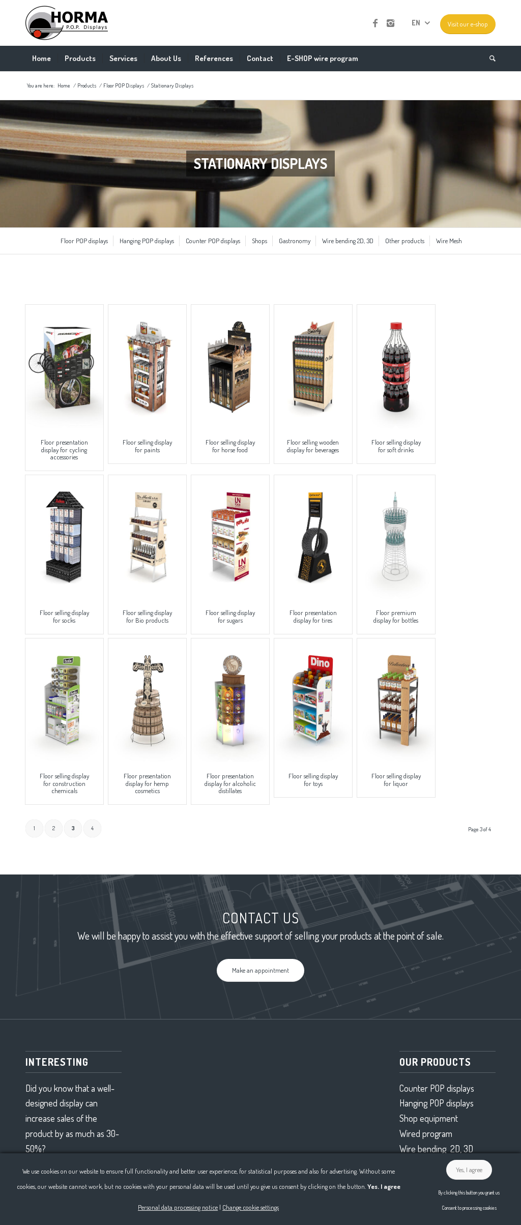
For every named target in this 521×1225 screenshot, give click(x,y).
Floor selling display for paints (147, 445)
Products (86, 85)
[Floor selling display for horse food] (230, 366)
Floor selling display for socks (64, 616)
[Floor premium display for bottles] (396, 537)
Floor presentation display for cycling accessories (64, 449)
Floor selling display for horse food (230, 445)
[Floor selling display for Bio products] (147, 537)
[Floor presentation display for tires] (313, 537)
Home (63, 85)
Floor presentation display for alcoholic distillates (230, 783)
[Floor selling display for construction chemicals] (64, 700)
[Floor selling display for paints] (147, 366)
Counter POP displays (436, 1088)
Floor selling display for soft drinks (396, 445)
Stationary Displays (172, 85)
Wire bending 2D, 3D (436, 1148)
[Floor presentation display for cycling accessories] (64, 366)
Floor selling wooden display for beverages (313, 445)
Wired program (425, 1133)
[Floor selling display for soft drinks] (396, 366)
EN (416, 22)
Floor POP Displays (123, 85)
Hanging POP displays (436, 1103)
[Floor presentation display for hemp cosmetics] (147, 700)
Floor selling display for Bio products (147, 616)
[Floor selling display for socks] (64, 537)
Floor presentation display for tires (313, 616)
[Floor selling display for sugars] (230, 537)
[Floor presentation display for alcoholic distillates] (230, 700)
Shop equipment (428, 1118)
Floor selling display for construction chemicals (64, 783)
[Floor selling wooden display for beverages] (313, 366)
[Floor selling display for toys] (313, 700)
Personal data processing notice (178, 1207)
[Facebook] (375, 23)
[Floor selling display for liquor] (396, 700)
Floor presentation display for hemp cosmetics (147, 783)
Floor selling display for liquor (396, 779)
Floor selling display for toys (313, 779)
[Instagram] (390, 23)
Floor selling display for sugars (230, 616)
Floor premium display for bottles (395, 616)
